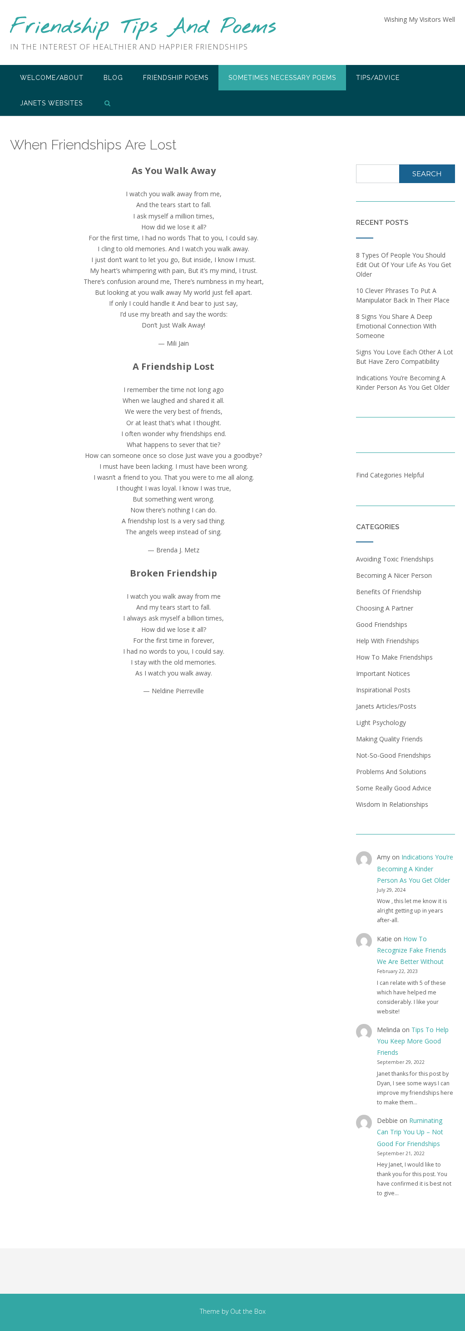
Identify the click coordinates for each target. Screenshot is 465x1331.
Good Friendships (381, 624)
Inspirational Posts (383, 689)
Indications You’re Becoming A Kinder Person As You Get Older (415, 868)
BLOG (113, 77)
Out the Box (248, 1311)
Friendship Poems (175, 77)
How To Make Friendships (394, 657)
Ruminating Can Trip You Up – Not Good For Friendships (410, 1131)
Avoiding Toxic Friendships (395, 559)
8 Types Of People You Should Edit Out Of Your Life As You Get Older (403, 264)
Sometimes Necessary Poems (282, 77)
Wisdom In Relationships (392, 804)
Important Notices (383, 673)
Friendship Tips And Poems (143, 27)
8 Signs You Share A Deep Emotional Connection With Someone (396, 326)
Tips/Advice (378, 77)
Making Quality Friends (389, 739)
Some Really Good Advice (393, 788)
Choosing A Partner (384, 608)
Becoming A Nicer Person (394, 575)
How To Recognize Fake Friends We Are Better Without (411, 950)
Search (427, 173)
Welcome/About (52, 77)
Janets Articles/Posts (386, 706)
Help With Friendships (387, 640)
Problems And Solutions (391, 771)
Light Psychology (381, 722)
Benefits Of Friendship (388, 591)
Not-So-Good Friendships (393, 755)
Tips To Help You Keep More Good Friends (413, 1041)
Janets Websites (51, 103)
